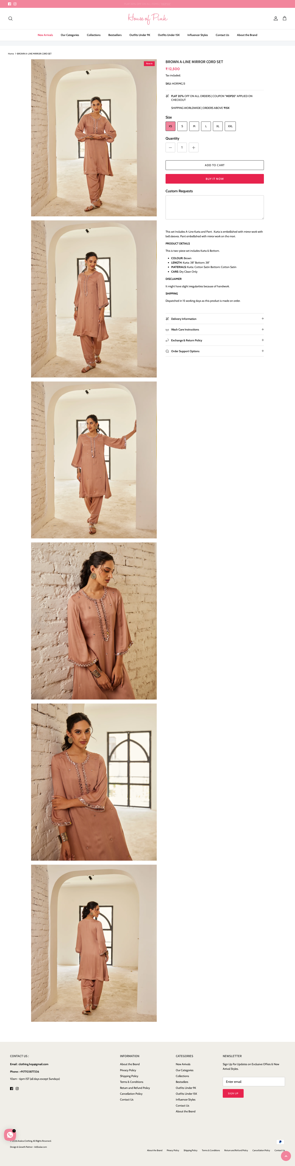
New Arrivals (45, 35)
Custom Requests (179, 191)
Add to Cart (215, 165)
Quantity (172, 138)
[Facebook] (9, 3)
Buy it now (215, 179)
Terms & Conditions (131, 1082)
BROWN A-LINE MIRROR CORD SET (34, 53)
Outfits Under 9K (139, 35)
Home (11, 53)
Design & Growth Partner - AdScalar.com (28, 1147)
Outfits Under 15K (169, 35)
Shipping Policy (129, 1076)
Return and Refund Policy (135, 1088)
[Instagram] (14, 3)
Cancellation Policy (131, 1093)
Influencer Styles (197, 35)
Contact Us (222, 35)
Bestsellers (115, 35)
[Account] (275, 18)
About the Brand (247, 35)
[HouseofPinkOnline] (147, 18)
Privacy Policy (128, 1070)
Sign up (233, 1093)
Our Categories (70, 35)
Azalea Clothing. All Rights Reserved (34, 1140)
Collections (94, 35)
